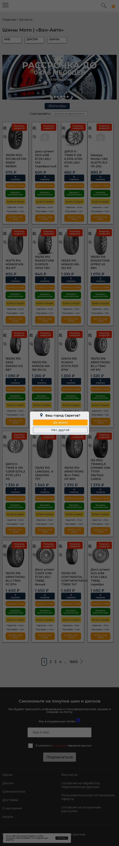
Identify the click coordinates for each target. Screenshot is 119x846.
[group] (59, 77)
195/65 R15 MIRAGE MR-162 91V (70, 264)
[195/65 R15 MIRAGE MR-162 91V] (71, 242)
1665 (73, 661)
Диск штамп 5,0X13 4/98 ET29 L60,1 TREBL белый (44, 577)
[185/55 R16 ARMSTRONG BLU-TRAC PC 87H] (15, 555)
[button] (52, 97)
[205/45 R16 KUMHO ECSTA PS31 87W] (71, 344)
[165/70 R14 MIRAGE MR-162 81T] (15, 242)
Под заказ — (15, 211)
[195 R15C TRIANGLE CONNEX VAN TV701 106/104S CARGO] (100, 445)
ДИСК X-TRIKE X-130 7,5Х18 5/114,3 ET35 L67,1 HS (15, 471)
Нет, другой (60, 430)
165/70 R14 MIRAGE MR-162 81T (15, 264)
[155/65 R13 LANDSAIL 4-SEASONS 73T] (45, 445)
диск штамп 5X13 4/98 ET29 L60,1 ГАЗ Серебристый (45, 159)
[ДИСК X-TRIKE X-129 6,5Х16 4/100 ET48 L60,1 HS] (74, 136)
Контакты (69, 775)
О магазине (12, 808)
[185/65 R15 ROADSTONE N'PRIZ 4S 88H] (100, 242)
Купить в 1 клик (15, 185)
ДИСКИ (32, 39)
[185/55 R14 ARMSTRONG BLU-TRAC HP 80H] (74, 445)
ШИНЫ (54, 39)
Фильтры (57, 106)
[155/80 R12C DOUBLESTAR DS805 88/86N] (15, 136)
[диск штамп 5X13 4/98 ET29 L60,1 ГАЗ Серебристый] (45, 136)
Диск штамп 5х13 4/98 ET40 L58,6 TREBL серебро (100, 577)
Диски (7, 783)
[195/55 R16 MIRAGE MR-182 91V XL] (42, 344)
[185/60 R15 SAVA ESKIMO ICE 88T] (15, 344)
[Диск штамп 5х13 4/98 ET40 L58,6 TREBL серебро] (100, 555)
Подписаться (59, 757)
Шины (7, 775)
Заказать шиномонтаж (15, 193)
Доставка (10, 800)
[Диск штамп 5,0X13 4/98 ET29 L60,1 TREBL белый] (45, 555)
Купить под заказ (15, 218)
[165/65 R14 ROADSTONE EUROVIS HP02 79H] (45, 242)
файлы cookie (36, 836)
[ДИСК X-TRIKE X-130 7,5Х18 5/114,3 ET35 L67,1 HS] (15, 445)
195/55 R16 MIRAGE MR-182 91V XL (41, 366)
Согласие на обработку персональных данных (80, 785)
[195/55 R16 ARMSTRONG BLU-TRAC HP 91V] (100, 344)
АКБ (7, 39)
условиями (60, 745)
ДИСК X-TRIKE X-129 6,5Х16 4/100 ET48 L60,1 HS (73, 159)
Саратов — (15, 207)
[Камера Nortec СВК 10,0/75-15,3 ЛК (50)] (100, 136)
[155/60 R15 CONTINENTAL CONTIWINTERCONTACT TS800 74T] (71, 555)
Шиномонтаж (13, 791)
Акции (7, 817)
